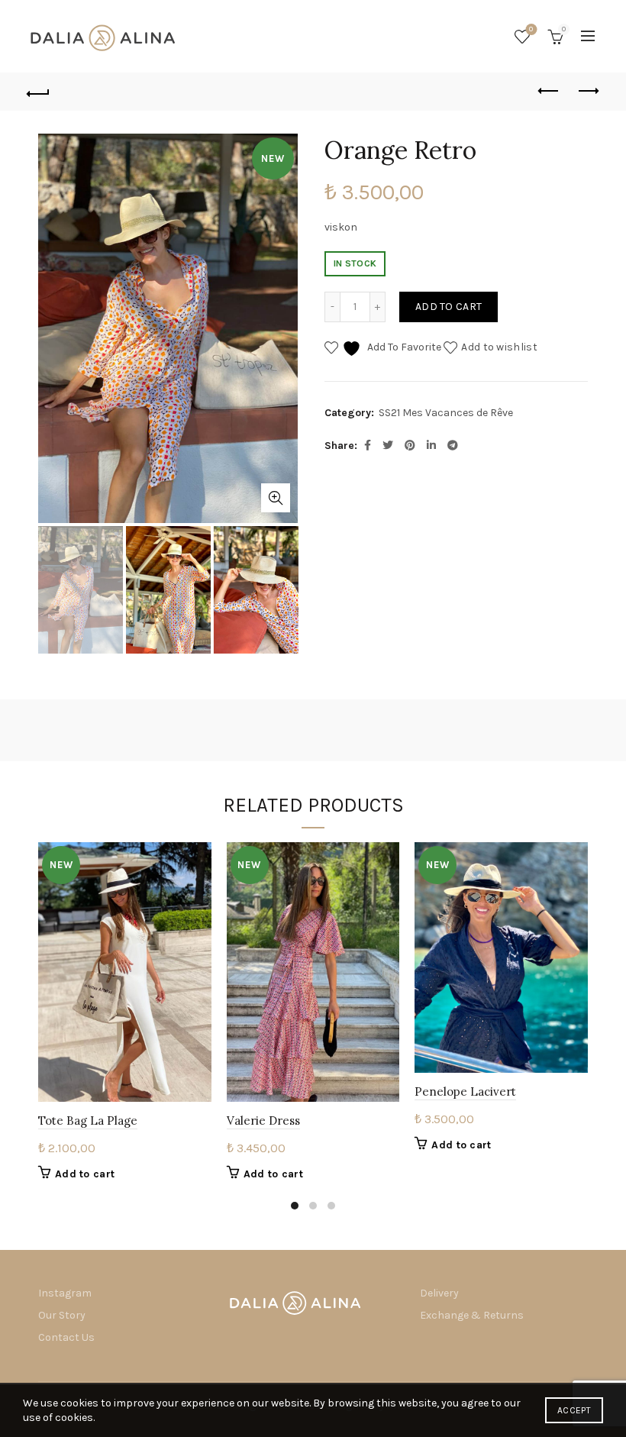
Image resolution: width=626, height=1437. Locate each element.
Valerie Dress (263, 1120)
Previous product (550, 91)
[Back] (39, 91)
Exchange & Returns (472, 1315)
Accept (574, 1410)
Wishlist (531, 29)
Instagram (65, 1293)
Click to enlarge (275, 497)
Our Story (62, 1315)
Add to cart (448, 306)
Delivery (439, 1293)
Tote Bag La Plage (87, 1120)
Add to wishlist (499, 347)
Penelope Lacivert (465, 1091)
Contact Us (66, 1337)
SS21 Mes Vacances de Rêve (446, 412)
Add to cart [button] (85, 1173)
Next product (588, 91)
